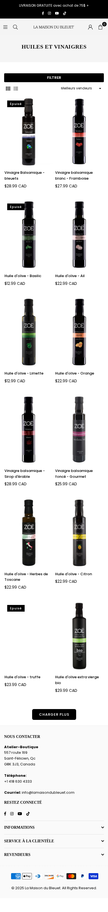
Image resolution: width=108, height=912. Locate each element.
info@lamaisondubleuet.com (48, 792)
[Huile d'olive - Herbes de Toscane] (28, 533)
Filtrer (54, 77)
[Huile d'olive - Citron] (79, 533)
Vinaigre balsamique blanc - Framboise (74, 175)
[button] (100, 27)
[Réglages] (90, 27)
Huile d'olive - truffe (22, 677)
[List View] (16, 88)
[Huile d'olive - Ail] (79, 235)
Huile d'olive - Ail (70, 275)
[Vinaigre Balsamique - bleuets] (28, 132)
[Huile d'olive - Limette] (28, 332)
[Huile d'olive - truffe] (28, 636)
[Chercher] (15, 26)
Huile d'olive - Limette (23, 373)
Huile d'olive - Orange (74, 373)
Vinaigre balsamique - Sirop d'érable (24, 473)
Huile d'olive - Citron (73, 574)
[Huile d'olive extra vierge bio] (79, 636)
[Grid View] (8, 88)
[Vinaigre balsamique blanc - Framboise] (79, 132)
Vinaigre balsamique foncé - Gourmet (74, 473)
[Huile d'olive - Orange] (79, 332)
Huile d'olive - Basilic (22, 275)
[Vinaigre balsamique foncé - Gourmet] (79, 430)
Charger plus (54, 714)
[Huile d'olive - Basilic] (28, 235)
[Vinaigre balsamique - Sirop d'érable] (28, 430)
